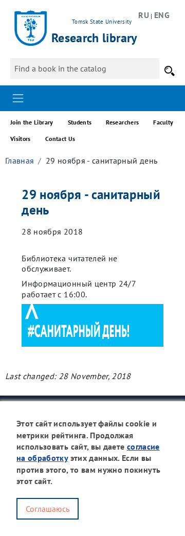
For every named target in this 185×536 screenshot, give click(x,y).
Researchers (122, 122)
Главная (19, 160)
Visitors (20, 138)
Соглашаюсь (47, 509)
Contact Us (60, 138)
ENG (162, 15)
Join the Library (31, 122)
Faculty (163, 122)
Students (80, 122)
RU (143, 15)
